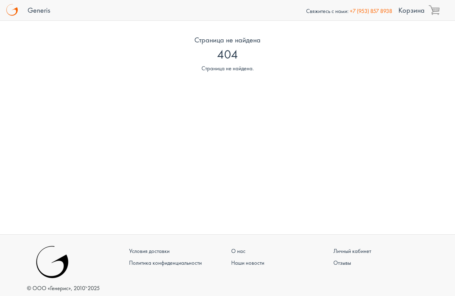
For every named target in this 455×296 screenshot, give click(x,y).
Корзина (411, 10)
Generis (39, 10)
